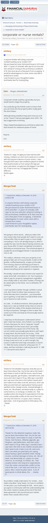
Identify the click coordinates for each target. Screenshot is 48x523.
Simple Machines (30, 520)
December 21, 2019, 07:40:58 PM (14, 420)
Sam (6, 91)
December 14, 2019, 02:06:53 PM (16, 55)
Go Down (5, 45)
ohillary (7, 51)
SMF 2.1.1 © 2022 (18, 520)
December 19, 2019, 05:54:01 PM (14, 150)
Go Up (4, 504)
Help (14, 518)
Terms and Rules (22, 518)
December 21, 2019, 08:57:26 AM (14, 364)
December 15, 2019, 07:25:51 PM (14, 95)
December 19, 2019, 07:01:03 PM (14, 190)
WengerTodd (10, 186)
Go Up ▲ (32, 518)
